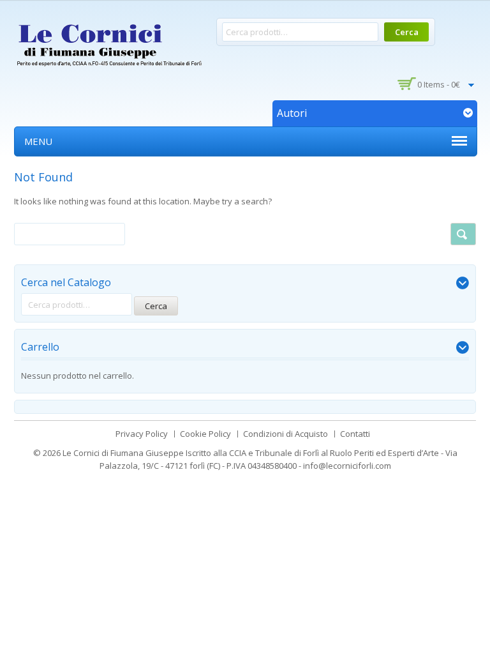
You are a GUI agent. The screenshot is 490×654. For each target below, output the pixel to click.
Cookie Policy (205, 433)
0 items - (438, 84)
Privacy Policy (141, 433)
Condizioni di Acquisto (285, 433)
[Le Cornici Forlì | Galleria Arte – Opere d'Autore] (109, 43)
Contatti (355, 433)
